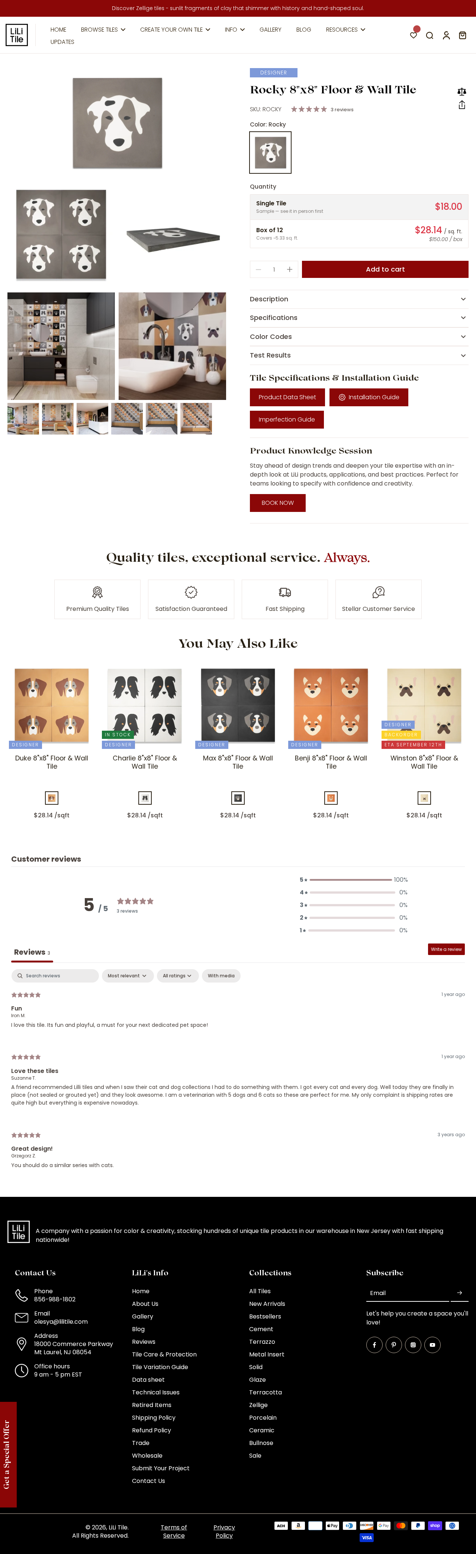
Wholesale (147, 1456)
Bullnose (261, 1443)
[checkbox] (221, 976)
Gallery (142, 1317)
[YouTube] (432, 1345)
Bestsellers (265, 1317)
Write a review (446, 949)
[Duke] (52, 798)
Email (378, 1293)
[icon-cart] (462, 35)
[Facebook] (374, 1345)
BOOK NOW (278, 503)
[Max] (238, 798)
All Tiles (260, 1291)
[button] (462, 105)
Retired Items (151, 1405)
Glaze (257, 1380)
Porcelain (263, 1418)
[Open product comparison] (462, 91)
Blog (138, 1329)
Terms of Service (174, 1531)
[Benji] (331, 798)
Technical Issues (156, 1392)
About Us (145, 1304)
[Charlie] (145, 798)
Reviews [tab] (32, 952)
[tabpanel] (238, 1075)
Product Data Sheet (287, 397)
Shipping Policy (154, 1418)
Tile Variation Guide (160, 1367)
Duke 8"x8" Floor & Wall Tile (51, 762)
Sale (255, 1456)
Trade (140, 1443)
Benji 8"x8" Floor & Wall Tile (331, 762)
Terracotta (265, 1392)
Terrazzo (262, 1342)
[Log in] (446, 35)
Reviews (143, 1342)
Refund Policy (151, 1430)
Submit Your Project (161, 1468)
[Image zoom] (116, 122)
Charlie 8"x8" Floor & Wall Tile (145, 762)
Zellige (258, 1405)
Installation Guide (374, 397)
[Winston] (424, 798)
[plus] (290, 269)
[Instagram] (413, 1345)
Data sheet (148, 1380)
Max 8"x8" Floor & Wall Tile (238, 762)
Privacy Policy (224, 1531)
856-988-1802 (54, 1299)
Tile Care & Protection (164, 1354)
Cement (261, 1329)
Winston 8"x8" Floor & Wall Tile (424, 762)
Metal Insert (266, 1354)
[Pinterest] (394, 1345)
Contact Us (148, 1481)
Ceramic (261, 1430)
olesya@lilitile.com (61, 1321)
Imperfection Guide (287, 419)
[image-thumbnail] (23, 419)
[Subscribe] (460, 1293)
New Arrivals (267, 1304)
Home (140, 1291)
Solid (256, 1367)
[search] (429, 35)
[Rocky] (270, 152)
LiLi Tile (118, 1527)
